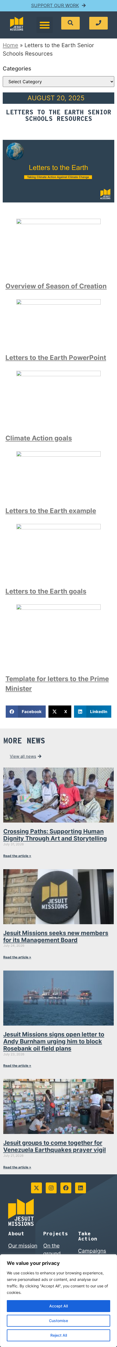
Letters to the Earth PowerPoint (55, 358)
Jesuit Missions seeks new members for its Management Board (55, 936)
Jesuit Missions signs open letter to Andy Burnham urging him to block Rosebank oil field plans (53, 1041)
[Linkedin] (80, 1187)
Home (10, 45)
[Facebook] (65, 1187)
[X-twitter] (36, 1187)
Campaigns (92, 1251)
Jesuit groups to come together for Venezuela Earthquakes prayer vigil (54, 1146)
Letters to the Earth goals (45, 591)
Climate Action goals (38, 438)
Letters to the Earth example (50, 511)
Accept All (58, 1306)
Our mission (22, 1245)
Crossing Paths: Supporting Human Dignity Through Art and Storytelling (55, 835)
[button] (44, 25)
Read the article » (17, 856)
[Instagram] (51, 1187)
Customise (58, 1320)
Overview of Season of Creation (56, 286)
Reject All (58, 1335)
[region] (58, 1300)
